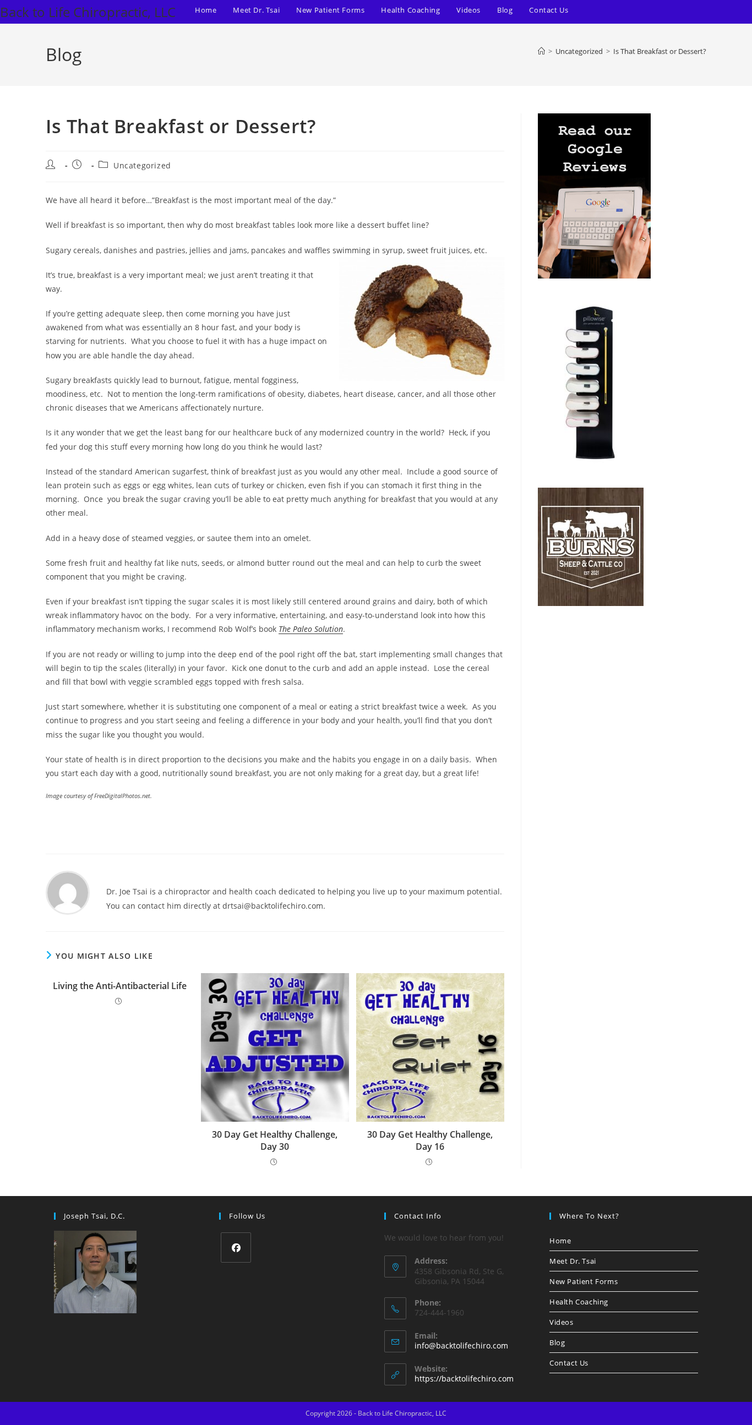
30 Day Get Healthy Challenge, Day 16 (430, 1140)
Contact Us (568, 1363)
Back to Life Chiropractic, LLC (88, 12)
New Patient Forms (583, 1281)
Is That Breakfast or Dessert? (659, 51)
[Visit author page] (68, 892)
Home (560, 1241)
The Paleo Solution (311, 629)
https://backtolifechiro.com (464, 1378)
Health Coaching (578, 1302)
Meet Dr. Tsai (572, 1261)
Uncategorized (142, 165)
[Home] (541, 51)
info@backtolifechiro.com (461, 1345)
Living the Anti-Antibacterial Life (120, 986)
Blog (557, 1342)
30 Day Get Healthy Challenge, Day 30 (274, 1140)
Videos (561, 1322)
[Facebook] (236, 1247)
